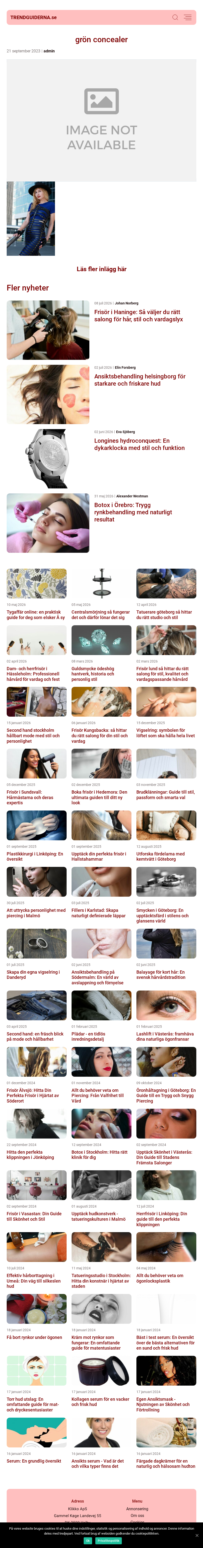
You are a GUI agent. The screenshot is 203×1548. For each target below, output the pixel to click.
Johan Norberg (126, 303)
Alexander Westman (132, 496)
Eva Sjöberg (125, 432)
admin (49, 51)
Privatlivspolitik (108, 1541)
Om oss (137, 1515)
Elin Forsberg (125, 367)
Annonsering (137, 1509)
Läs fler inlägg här (102, 269)
